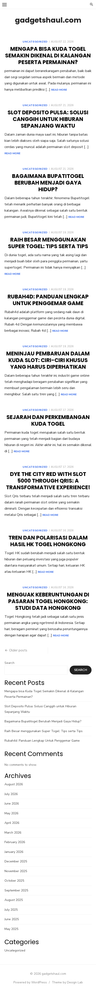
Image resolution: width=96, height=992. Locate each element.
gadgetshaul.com (48, 20)
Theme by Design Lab (67, 982)
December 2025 (15, 861)
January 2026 (13, 852)
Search (9, 663)
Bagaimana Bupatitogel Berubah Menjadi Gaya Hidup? (48, 182)
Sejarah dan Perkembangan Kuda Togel (48, 420)
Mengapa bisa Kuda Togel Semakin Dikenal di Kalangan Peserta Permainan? (48, 55)
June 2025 (11, 919)
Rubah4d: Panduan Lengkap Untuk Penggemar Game (48, 300)
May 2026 (11, 813)
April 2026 (11, 823)
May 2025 (11, 929)
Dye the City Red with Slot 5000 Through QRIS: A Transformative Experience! (48, 480)
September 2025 (16, 890)
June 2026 (11, 803)
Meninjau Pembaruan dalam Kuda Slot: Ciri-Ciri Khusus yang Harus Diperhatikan (48, 360)
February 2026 (14, 842)
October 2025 (14, 881)
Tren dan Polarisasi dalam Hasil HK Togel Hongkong (48, 541)
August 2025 (13, 900)
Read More (59, 90)
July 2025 (11, 910)
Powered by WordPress (30, 982)
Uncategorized (35, 41)
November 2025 (15, 871)
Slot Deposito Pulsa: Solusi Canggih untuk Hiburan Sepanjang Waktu (48, 119)
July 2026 (11, 794)
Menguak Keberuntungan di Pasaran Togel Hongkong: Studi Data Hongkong (48, 601)
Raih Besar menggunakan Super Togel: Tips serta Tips (48, 243)
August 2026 (13, 784)
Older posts (18, 650)
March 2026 (12, 832)
